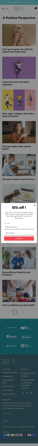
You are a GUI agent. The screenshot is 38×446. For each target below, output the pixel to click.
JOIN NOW (19, 238)
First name (7, 223)
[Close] (34, 205)
